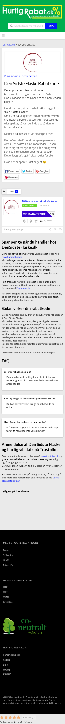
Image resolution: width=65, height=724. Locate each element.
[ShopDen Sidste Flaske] (32, 62)
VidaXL (6, 560)
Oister (6, 596)
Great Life (8, 602)
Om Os (6, 669)
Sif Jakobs (7, 555)
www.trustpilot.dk (49, 456)
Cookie (6, 659)
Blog (5, 664)
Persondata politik (12, 654)
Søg (51, 25)
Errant (6, 550)
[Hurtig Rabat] (32, 11)
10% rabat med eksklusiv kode (39, 201)
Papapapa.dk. (23, 288)
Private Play (8, 565)
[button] (12, 171)
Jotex (5, 586)
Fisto (5, 591)
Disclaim (7, 673)
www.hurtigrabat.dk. (12, 256)
